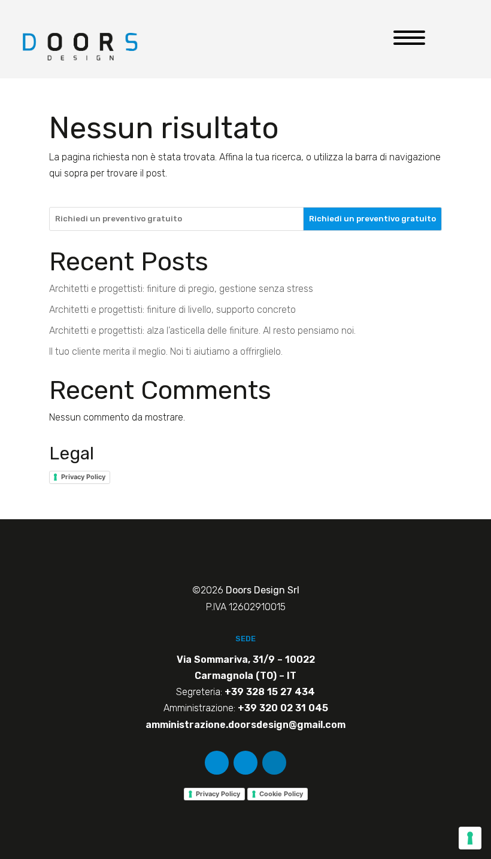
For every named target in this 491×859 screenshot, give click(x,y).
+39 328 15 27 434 (270, 691)
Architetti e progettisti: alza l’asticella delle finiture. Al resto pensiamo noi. (202, 330)
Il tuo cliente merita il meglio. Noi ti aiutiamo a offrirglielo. (166, 351)
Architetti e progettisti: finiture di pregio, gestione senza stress (181, 288)
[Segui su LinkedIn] (274, 763)
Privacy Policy (83, 477)
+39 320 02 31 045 (283, 708)
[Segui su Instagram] (245, 763)
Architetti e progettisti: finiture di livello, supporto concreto (172, 309)
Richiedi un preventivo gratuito (372, 218)
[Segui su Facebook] (217, 763)
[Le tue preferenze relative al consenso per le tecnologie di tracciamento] (470, 838)
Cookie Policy (281, 794)
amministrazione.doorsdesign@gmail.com (245, 724)
